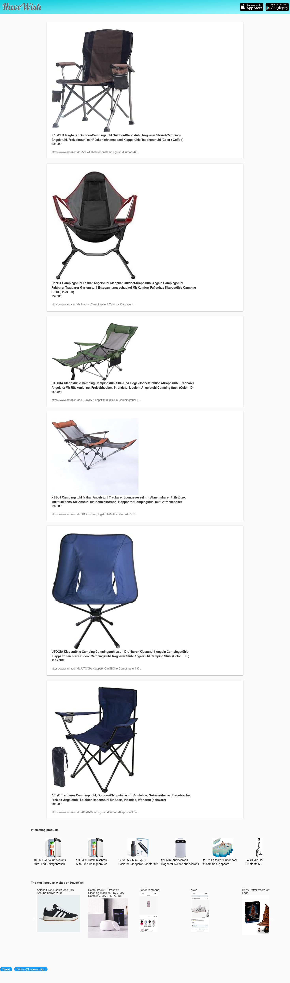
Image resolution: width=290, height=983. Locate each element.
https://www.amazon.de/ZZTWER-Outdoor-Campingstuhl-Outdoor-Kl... (95, 152)
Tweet (6, 969)
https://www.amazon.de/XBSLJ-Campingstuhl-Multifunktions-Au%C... (94, 514)
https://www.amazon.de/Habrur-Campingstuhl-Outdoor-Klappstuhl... (93, 304)
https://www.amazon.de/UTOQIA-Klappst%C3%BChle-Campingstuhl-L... (96, 400)
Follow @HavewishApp (31, 969)
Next (272, 920)
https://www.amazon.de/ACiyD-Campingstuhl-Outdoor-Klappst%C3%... (95, 812)
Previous (34, 920)
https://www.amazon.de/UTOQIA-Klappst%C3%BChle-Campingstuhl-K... (96, 668)
